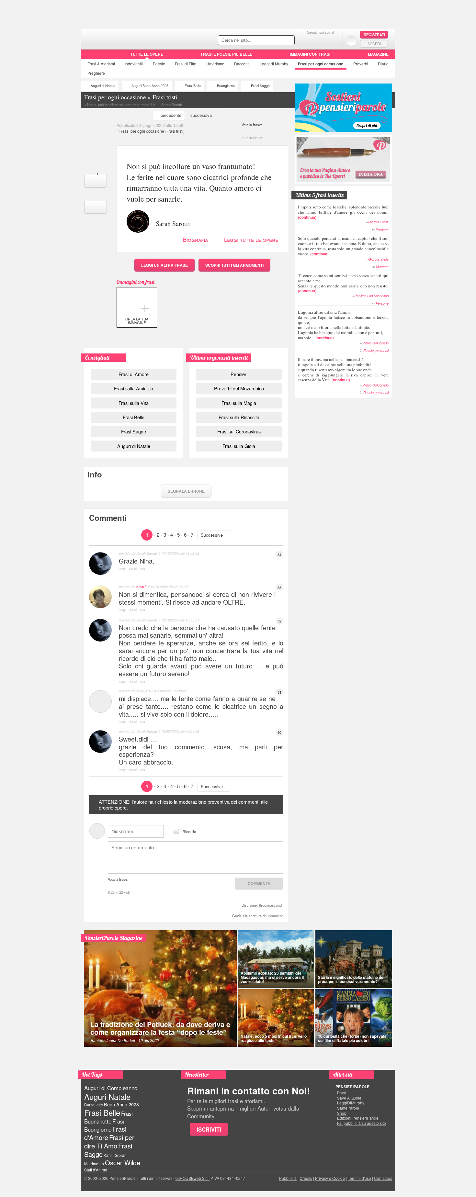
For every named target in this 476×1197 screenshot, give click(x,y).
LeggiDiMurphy (350, 1102)
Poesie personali (376, 350)
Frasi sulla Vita (134, 402)
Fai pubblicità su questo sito (361, 1123)
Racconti (242, 63)
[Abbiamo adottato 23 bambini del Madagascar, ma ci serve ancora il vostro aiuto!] (276, 959)
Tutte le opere (146, 54)
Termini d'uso (359, 1178)
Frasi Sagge (260, 85)
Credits (306, 1178)
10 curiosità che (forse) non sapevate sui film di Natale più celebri (352, 1038)
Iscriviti (209, 1129)
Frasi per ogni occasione (142, 131)
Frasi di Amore (134, 374)
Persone (382, 229)
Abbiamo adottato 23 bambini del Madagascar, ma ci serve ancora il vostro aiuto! (272, 977)
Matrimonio (94, 1163)
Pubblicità (288, 1178)
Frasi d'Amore (105, 1133)
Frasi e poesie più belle (226, 54)
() (343, 212)
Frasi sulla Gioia (238, 445)
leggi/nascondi (271, 905)
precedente (171, 115)
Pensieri (239, 374)
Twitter (320, 40)
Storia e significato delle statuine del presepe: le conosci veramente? (351, 979)
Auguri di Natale (103, 85)
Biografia (195, 239)
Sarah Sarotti (173, 223)
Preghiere (96, 73)
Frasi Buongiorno (104, 1125)
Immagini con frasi (310, 54)
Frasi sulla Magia (238, 402)
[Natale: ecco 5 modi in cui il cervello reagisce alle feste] (276, 1018)
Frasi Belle (193, 85)
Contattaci (383, 1178)
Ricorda (189, 831)
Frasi (101, 63)
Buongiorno (226, 85)
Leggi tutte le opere (251, 239)
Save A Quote (349, 1098)
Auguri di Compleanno (110, 1088)
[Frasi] (90, 56)
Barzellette (93, 1104)
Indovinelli (134, 63)
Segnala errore (186, 491)
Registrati (374, 34)
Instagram (333, 40)
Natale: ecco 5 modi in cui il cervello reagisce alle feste (274, 1038)
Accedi (374, 43)
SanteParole (348, 1108)
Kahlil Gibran (115, 1155)
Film (185, 63)
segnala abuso (132, 568)
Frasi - (125, 38)
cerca (276, 40)
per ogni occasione (320, 64)
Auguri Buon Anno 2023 (149, 85)
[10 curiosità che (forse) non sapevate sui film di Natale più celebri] (353, 1018)
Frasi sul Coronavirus (239, 431)
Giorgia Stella (378, 221)
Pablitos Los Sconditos (371, 295)
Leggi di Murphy (274, 63)
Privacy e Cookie (330, 1178)
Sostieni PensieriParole (343, 108)
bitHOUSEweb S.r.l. (193, 1178)
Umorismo (215, 63)
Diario (383, 63)
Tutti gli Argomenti (234, 265)
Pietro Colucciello (375, 343)
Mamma (382, 266)
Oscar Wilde (122, 1162)
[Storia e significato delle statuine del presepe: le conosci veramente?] (353, 959)
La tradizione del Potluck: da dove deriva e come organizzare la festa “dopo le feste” (160, 1028)
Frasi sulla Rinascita (239, 417)
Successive (212, 535)
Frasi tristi (174, 131)
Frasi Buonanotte (108, 1117)
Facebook (307, 40)
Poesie (159, 63)
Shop (341, 1113)
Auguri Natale (107, 1096)
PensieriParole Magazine (113, 938)
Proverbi (360, 63)
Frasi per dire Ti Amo (109, 1141)
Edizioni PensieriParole (358, 1118)
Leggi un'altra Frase (164, 265)
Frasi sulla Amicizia (133, 388)
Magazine (378, 54)
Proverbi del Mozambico (239, 388)
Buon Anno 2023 (121, 1104)
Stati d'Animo (95, 1169)
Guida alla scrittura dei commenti (257, 915)
